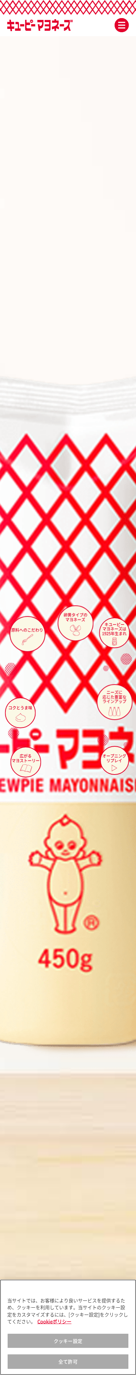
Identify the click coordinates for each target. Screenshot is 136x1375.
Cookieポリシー (54, 1321)
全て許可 (68, 1361)
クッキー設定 (68, 1340)
